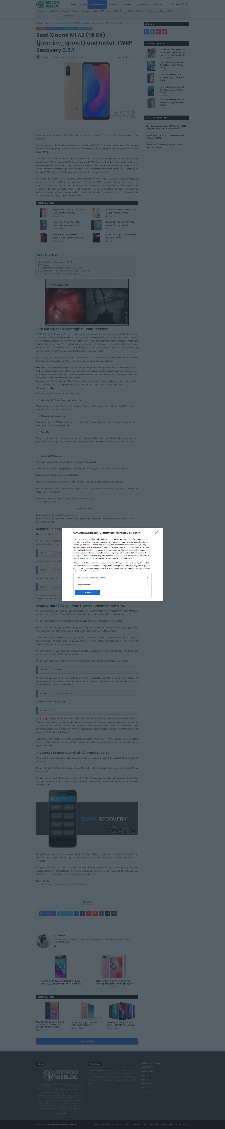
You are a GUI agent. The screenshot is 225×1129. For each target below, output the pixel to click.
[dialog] (112, 564)
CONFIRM (87, 592)
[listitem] (112, 577)
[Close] (157, 533)
